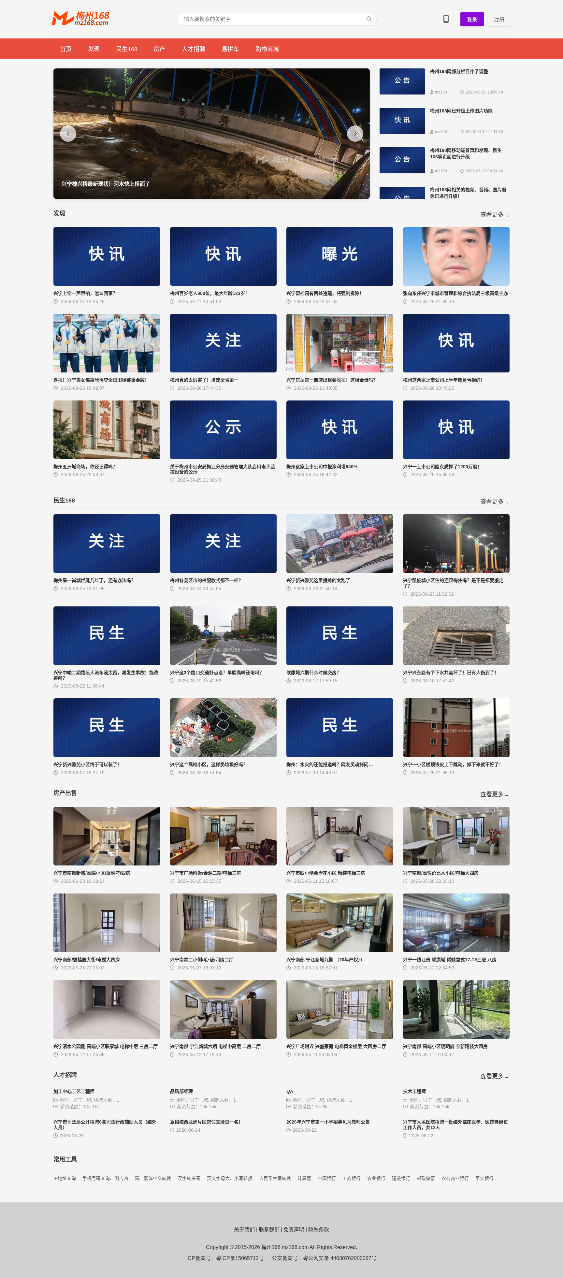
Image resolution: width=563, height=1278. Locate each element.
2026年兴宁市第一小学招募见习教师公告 (328, 1122)
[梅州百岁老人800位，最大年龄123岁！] (223, 284)
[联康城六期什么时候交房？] (339, 663)
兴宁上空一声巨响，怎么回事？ (85, 293)
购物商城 (267, 49)
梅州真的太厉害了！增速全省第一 (204, 380)
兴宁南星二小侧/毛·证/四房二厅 (202, 959)
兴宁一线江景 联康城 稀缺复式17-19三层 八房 (450, 959)
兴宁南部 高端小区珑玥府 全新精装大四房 (445, 1046)
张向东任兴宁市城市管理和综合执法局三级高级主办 (455, 293)
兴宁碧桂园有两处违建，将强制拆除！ (325, 293)
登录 (472, 19)
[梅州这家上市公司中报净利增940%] (339, 457)
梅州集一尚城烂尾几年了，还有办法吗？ (94, 580)
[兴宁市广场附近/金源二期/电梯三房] (223, 863)
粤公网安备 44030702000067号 (340, 1258)
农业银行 (376, 1178)
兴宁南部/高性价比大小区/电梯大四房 (441, 873)
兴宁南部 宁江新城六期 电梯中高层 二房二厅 (215, 1046)
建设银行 (401, 1178)
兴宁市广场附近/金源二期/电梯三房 (205, 873)
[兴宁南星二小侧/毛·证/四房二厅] (223, 950)
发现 (94, 49)
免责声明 (293, 1229)
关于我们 (244, 1229)
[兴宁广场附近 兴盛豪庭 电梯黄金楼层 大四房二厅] (339, 1037)
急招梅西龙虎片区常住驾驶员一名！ (206, 1122)
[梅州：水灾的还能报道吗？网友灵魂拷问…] (339, 755)
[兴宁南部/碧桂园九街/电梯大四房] (106, 950)
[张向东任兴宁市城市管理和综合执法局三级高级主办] (456, 284)
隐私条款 (318, 1229)
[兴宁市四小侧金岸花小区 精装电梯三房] (339, 863)
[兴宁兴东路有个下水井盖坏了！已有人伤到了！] (456, 663)
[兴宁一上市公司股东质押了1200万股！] (456, 457)
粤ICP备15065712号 (240, 1258)
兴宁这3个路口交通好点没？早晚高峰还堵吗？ (217, 672)
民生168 (126, 49)
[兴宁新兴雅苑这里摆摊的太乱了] (339, 571)
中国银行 (327, 1178)
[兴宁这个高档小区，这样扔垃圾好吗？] (223, 755)
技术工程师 (414, 1091)
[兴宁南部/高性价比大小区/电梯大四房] (456, 863)
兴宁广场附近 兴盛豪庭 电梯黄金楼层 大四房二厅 (336, 1046)
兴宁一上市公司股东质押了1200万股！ (442, 466)
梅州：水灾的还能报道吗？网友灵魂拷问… (329, 764)
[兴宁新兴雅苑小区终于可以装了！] (106, 755)
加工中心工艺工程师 (73, 1091)
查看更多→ (495, 214)
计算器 (304, 1178)
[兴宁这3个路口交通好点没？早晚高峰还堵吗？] (223, 663)
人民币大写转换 (275, 1178)
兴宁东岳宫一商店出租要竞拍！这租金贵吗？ (332, 380)
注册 (499, 19)
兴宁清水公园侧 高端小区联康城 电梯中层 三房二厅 (105, 1046)
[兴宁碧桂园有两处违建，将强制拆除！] (339, 284)
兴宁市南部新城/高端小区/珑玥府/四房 (91, 873)
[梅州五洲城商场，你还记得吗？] (106, 457)
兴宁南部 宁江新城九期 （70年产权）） (325, 959)
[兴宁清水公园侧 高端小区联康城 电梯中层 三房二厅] (106, 1037)
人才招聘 (193, 49)
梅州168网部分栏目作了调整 (459, 71)
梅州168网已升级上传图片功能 (461, 110)
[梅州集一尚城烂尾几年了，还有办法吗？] (106, 571)
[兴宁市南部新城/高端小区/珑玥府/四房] (106, 863)
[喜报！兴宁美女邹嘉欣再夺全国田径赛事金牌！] (106, 370)
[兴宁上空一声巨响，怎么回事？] (106, 284)
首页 (66, 49)
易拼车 (230, 49)
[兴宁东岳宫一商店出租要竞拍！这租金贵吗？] (339, 370)
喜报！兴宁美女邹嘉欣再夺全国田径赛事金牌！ (101, 380)
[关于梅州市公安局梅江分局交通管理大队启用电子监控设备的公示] (223, 457)
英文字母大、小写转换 (230, 1178)
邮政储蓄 (426, 1178)
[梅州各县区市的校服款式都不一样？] (223, 571)
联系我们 (269, 1229)
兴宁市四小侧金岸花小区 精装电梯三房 (325, 873)
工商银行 (351, 1178)
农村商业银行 (455, 1178)
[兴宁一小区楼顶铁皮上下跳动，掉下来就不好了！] (456, 755)
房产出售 (65, 793)
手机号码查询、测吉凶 (105, 1178)
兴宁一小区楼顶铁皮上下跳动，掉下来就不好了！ (453, 764)
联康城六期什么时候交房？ (313, 672)
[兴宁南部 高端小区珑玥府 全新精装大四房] (456, 1037)
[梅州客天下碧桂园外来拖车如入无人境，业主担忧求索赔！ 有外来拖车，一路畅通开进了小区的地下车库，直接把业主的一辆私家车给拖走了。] (211, 197)
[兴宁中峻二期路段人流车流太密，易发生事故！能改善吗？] (106, 663)
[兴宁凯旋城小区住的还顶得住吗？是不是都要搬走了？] (456, 571)
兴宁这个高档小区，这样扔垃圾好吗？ (209, 764)
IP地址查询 (64, 1178)
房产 (160, 49)
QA (289, 1091)
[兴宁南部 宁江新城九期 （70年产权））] (339, 950)
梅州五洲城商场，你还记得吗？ (85, 466)
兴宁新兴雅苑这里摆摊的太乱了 (318, 580)
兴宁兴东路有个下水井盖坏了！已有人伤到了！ (451, 672)
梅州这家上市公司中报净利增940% (321, 466)
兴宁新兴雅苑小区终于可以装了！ (87, 764)
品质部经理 (181, 1091)
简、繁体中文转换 (153, 1178)
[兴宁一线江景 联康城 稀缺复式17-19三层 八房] (456, 950)
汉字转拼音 (189, 1178)
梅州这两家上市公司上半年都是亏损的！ (444, 380)
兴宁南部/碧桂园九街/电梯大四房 (86, 959)
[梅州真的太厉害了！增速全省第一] (223, 370)
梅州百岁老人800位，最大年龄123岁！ (210, 293)
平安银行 (484, 1178)
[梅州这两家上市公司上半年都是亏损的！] (456, 370)
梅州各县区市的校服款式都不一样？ (206, 580)
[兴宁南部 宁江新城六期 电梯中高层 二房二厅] (223, 1037)
